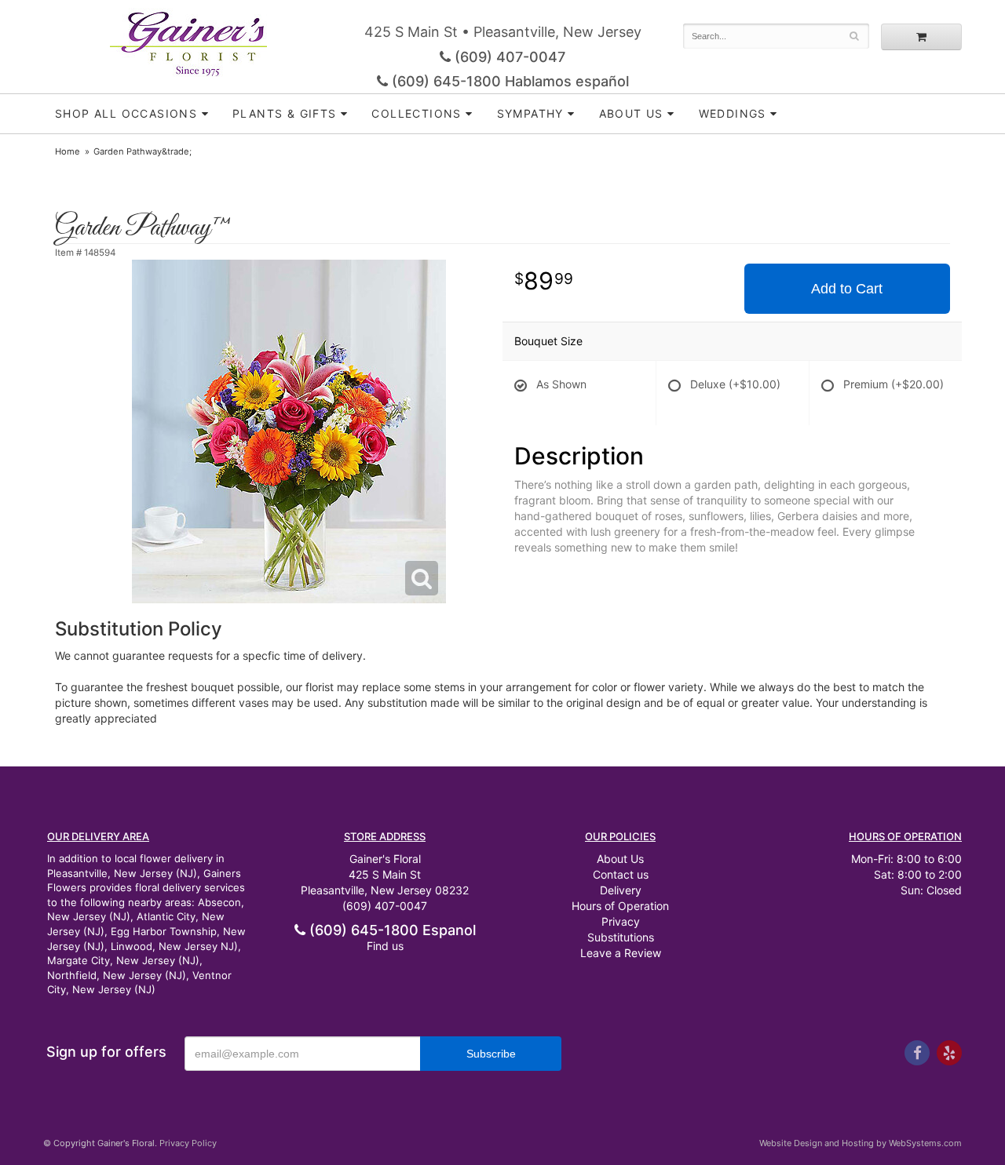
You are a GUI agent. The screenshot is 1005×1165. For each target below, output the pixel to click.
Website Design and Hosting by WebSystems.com (860, 1143)
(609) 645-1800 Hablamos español (508, 81)
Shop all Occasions (126, 113)
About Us (620, 858)
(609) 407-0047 (508, 57)
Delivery (620, 890)
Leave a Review (620, 952)
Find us (385, 945)
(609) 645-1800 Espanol (390, 930)
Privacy (620, 921)
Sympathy (530, 113)
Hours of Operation (620, 905)
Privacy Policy (188, 1143)
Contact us (621, 874)
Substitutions (620, 937)
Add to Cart (847, 289)
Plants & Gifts (284, 113)
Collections (416, 113)
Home (67, 151)
